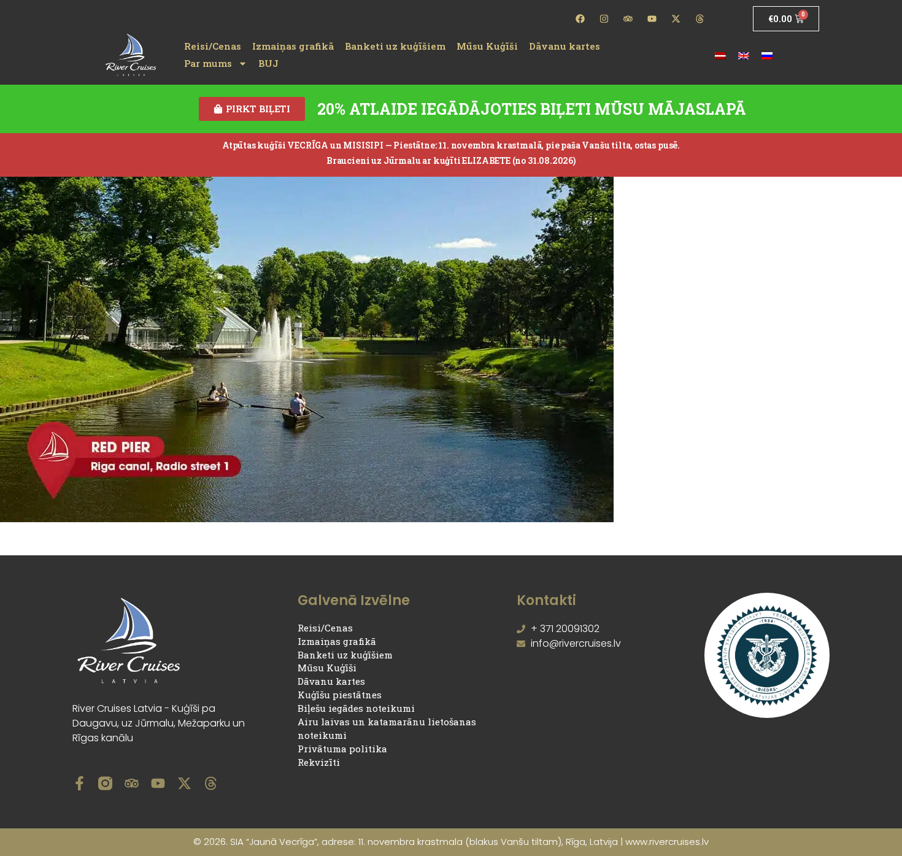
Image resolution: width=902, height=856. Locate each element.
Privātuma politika (342, 748)
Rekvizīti (319, 762)
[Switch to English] (743, 55)
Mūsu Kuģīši (487, 46)
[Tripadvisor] (628, 19)
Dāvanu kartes (564, 46)
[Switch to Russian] (767, 55)
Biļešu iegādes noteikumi (356, 708)
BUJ (268, 63)
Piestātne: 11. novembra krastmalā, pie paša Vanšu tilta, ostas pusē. (536, 145)
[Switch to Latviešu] (720, 55)
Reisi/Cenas (212, 46)
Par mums (208, 63)
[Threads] (699, 19)
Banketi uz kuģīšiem (395, 46)
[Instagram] (604, 19)
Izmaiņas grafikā (293, 46)
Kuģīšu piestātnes (340, 694)
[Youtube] (651, 19)
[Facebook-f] (79, 783)
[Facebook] (580, 19)
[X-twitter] (675, 19)
